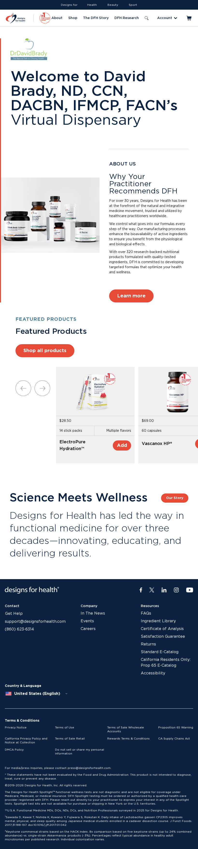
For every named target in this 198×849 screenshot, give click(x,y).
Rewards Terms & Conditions (128, 738)
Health (92, 4)
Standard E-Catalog (159, 652)
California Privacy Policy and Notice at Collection (26, 740)
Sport (133, 4)
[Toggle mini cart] (189, 18)
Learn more (131, 296)
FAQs (146, 613)
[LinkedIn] (164, 590)
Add (122, 445)
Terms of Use (64, 727)
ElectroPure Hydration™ (72, 445)
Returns (148, 644)
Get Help (14, 614)
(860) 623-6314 (19, 629)
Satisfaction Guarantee (163, 636)
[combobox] (36, 694)
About (57, 18)
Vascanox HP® (157, 444)
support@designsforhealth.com (35, 621)
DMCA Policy (14, 749)
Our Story (174, 498)
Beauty (112, 4)
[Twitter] (151, 590)
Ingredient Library (158, 621)
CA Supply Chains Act (174, 738)
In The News (93, 613)
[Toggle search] (146, 18)
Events (87, 621)
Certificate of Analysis (162, 629)
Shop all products (44, 350)
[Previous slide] (23, 388)
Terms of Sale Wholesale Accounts (125, 729)
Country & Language (23, 686)
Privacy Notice (16, 727)
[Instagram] (176, 590)
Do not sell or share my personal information (79, 751)
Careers (88, 629)
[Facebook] (141, 590)
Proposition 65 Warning (175, 727)
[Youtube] (189, 590)
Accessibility (153, 673)
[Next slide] (42, 388)
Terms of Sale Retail (70, 738)
